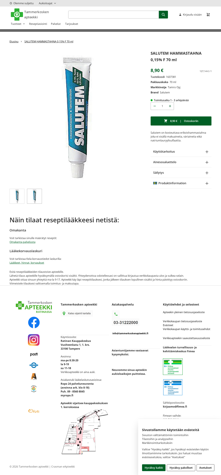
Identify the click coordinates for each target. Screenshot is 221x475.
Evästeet (168, 325)
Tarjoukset (71, 24)
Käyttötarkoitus (164, 151)
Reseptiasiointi (38, 24)
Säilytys (158, 172)
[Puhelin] (136, 322)
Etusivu (14, 41)
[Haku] (163, 14)
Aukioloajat (45, 3)
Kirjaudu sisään (192, 14)
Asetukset (205, 467)
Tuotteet (16, 24)
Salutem (165, 92)
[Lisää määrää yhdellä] (170, 106)
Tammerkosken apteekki (36, 14)
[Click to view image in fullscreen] (77, 117)
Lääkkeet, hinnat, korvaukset (27, 263)
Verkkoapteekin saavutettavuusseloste (186, 338)
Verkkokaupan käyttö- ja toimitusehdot (187, 329)
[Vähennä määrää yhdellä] (154, 106)
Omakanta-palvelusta (22, 242)
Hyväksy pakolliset (181, 467)
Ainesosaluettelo (164, 162)
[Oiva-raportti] (34, 411)
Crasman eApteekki (63, 466)
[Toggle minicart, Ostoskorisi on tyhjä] (208, 14)
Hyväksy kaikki (154, 467)
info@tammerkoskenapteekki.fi (130, 333)
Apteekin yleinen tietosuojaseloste (184, 312)
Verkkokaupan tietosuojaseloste (182, 321)
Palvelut (56, 24)
